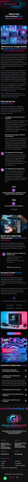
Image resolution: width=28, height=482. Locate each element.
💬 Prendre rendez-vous (14, 267)
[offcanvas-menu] (24, 4)
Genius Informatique (17, 474)
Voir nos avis (14, 209)
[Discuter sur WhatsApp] (5, 478)
